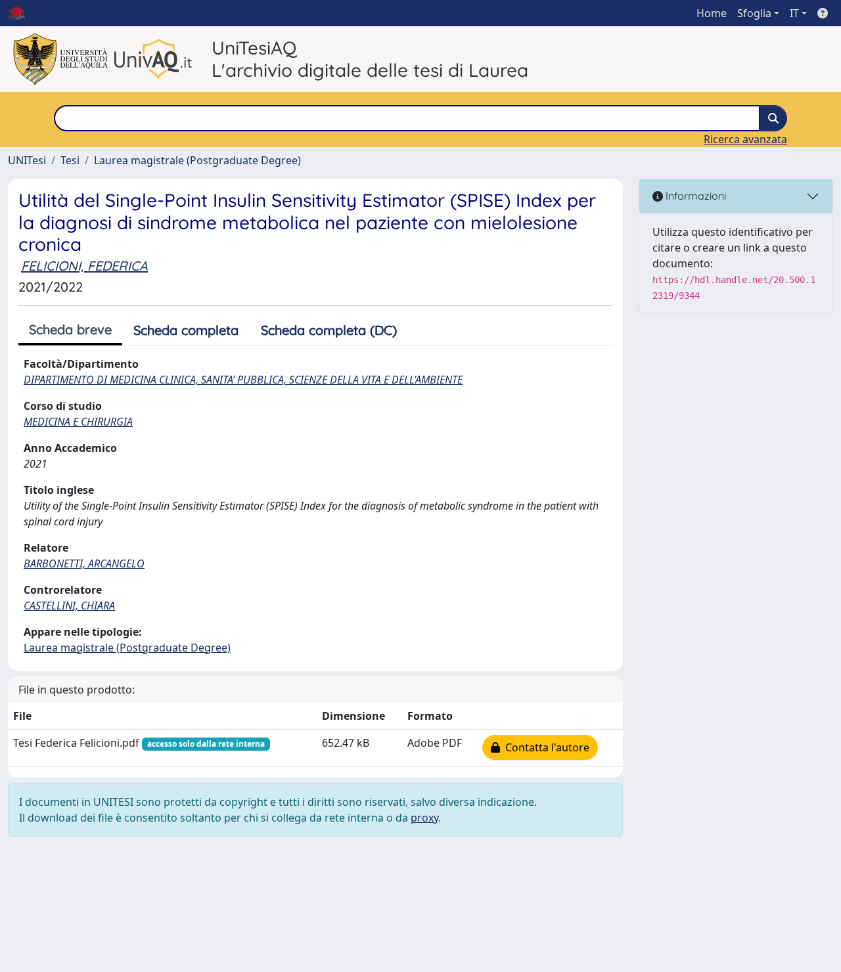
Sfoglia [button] (754, 13)
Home (711, 13)
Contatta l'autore (544, 747)
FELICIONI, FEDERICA (84, 265)
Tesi (70, 160)
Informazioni (694, 195)
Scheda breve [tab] (70, 329)
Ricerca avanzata (745, 139)
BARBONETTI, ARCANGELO (84, 563)
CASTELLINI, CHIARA (69, 605)
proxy (424, 817)
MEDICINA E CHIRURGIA (78, 421)
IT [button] (794, 13)
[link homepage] (21, 13)
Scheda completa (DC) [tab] (329, 330)
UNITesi (27, 160)
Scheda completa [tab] (186, 330)
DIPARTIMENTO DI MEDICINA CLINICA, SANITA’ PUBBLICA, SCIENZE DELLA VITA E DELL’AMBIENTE (243, 379)
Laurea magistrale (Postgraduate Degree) (197, 160)
